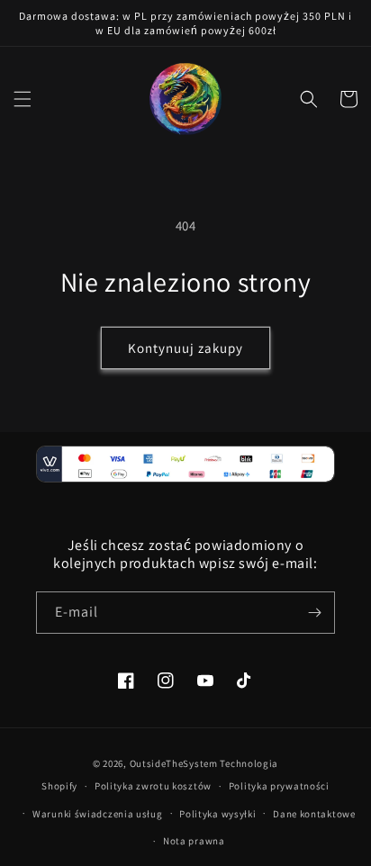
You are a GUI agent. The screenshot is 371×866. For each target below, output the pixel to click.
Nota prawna (194, 840)
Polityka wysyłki (217, 813)
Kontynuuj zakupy (185, 347)
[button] (22, 99)
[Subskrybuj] (314, 612)
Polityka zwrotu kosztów (153, 786)
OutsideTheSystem (174, 763)
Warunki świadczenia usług (97, 813)
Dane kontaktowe (314, 813)
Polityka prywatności (279, 786)
